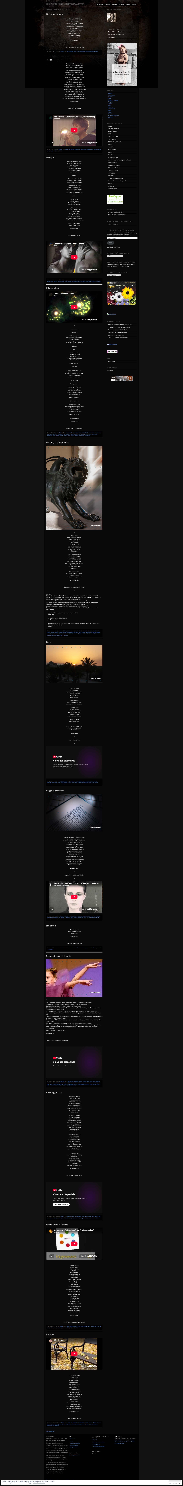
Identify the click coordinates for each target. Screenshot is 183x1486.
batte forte (76, 1081)
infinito (96, 1216)
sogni (91, 1084)
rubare (83, 281)
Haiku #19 (110, 155)
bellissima (79, 1216)
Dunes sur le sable (113, 136)
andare (75, 1326)
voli (71, 1327)
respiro (96, 434)
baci (68, 51)
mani (50, 1218)
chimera (56, 632)
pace (51, 1327)
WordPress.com (73, 1447)
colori (84, 781)
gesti (92, 1326)
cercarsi (52, 632)
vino (54, 150)
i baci (91, 632)
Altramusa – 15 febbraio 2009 (115, 212)
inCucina (110, 107)
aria (71, 1422)
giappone (87, 947)
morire (55, 633)
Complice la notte (112, 188)
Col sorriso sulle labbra (114, 168)
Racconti (62, 1081)
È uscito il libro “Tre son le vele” (116, 34)
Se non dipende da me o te (58, 955)
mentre (59, 281)
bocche (48, 632)
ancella (70, 432)
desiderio (98, 1081)
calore (79, 279)
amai (72, 781)
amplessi (72, 1326)
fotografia (76, 632)
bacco (73, 947)
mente (52, 281)
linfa (64, 434)
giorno (94, 1326)
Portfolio (110, 114)
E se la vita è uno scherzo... (99, 1442)
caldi (89, 916)
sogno (69, 435)
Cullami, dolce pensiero (114, 165)
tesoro (98, 1084)
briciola (83, 432)
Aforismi (110, 93)
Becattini (71, 51)
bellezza (80, 1081)
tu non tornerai (55, 783)
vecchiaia (51, 635)
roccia (91, 1424)
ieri (59, 917)
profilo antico (81, 782)
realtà (93, 434)
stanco (52, 919)
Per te (48, 641)
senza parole (88, 281)
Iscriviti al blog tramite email (121, 230)
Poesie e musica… (113, 224)
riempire (87, 1424)
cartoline (76, 149)
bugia (75, 51)
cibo (79, 149)
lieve (53, 782)
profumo (90, 434)
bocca (72, 149)
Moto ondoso (111, 173)
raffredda (97, 917)
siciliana (91, 1218)
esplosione (49, 434)
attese (91, 630)
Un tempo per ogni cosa (57, 442)
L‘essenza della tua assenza (115, 178)
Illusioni (50, 1334)
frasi (89, 1326)
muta (79, 917)
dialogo (92, 279)
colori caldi (88, 781)
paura (98, 1082)
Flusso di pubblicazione (75, 1443)
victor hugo (56, 635)
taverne (99, 149)
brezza (80, 781)
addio (77, 630)
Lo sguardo (111, 186)
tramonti (52, 52)
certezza (86, 1422)
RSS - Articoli (111, 361)
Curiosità (62, 630)
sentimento (49, 435)
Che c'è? (95, 1439)
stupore (94, 1084)
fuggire (89, 1216)
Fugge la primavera (55, 790)
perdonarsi (67, 633)
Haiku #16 (51, 925)
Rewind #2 (111, 175)
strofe (59, 919)
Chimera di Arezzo (63, 632)
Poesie (62, 51)
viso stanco (61, 783)
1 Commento (50, 949)
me (100, 1326)
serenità (87, 1218)
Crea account (73, 1438)
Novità (109, 110)
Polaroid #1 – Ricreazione (114, 141)
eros (100, 432)
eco (94, 916)
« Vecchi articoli (50, 1431)
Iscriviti (110, 242)
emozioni (96, 432)
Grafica (110, 103)
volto (65, 919)
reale (81, 1424)
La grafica (107, 4)
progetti (54, 1084)
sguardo (57, 435)
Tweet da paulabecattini (74, 1455)
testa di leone (94, 633)
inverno (95, 632)
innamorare (96, 279)
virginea (64, 1085)
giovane (83, 632)
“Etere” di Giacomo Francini (115, 32)
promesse (77, 1424)
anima (71, 279)
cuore (93, 432)
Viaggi (49, 59)
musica (75, 917)
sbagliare (83, 1218)
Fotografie (66, 630)
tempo (82, 633)
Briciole (110, 126)
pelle (79, 434)
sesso (54, 435)
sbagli (79, 633)
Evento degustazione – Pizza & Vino (117, 332)
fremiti (80, 632)
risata (65, 1327)
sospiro (72, 435)
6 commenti (73, 1085)
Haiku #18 (110, 183)
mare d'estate (54, 1218)
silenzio (65, 435)
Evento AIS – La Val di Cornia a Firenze (118, 337)
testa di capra (87, 633)
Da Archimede (111, 147)
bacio (76, 279)
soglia (90, 782)
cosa (72, 632)
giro (69, 1082)
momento (87, 1082)
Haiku (61, 947)
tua (83, 435)
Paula (89, 51)
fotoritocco (62, 1082)
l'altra (99, 1216)
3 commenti (69, 919)
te (69, 1327)
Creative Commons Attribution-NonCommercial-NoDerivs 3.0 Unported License (125, 1441)
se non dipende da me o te (73, 1084)
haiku (91, 947)
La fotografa (114, 4)
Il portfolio (128, 4)
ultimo (93, 281)
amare (84, 630)
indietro (62, 917)
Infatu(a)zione (52, 287)
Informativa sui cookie (39, 1483)
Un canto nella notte (113, 157)
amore (66, 149)
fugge (48, 917)
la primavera (67, 917)
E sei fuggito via (54, 1092)
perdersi (62, 633)
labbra (48, 281)
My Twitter (73, 1453)
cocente (90, 1422)
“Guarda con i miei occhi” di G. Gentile (118, 330)
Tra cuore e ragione (113, 170)
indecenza (55, 434)
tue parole (52, 1085)
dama (86, 1216)
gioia (82, 149)
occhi (86, 51)
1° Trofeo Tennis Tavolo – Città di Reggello (119, 327)
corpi (90, 432)
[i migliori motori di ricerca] (112, 353)
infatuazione (60, 434)
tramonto (49, 783)
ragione (80, 281)
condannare (87, 279)
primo (76, 281)
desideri (94, 1422)
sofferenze (86, 1084)
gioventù (88, 632)
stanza (56, 919)
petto (51, 1084)
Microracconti (111, 108)
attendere (75, 1422)
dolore (92, 781)
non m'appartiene (81, 51)
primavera (92, 917)
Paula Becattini (94, 51)
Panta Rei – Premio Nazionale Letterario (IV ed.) (120, 324)
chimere (69, 632)
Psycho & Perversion (113, 115)
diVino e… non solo (113, 100)
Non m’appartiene (54, 13)
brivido (86, 432)
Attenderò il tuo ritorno (113, 128)
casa (83, 279)
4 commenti (58, 150)
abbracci (69, 1216)
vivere (60, 635)
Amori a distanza (112, 162)
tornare (96, 782)
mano (84, 149)
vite (100, 947)
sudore (80, 435)
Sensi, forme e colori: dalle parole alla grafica (65, 4)
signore (61, 435)
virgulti (68, 1085)
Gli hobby (121, 4)
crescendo (85, 1326)
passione (68, 434)
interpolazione (74, 1082)
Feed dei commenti (74, 1445)
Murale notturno (112, 149)
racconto (61, 1084)
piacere (82, 434)
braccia (84, 1081)
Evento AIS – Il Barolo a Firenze (116, 335)
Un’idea (110, 134)
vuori (51, 1425)
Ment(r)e (50, 157)
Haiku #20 (110, 152)
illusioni (56, 1424)
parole (62, 281)
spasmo (76, 435)
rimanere (86, 782)
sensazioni (81, 1084)
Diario (109, 98)
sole (94, 1424)
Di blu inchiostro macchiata (98, 1446)
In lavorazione (111, 37)
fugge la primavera (54, 917)
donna (95, 781)
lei (47, 1218)
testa (48, 1085)
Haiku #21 (110, 144)
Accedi (71, 1441)
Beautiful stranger (112, 131)
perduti (69, 782)
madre (56, 782)
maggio (98, 632)
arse (70, 947)
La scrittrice (100, 4)
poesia (48, 52)
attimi (79, 1326)
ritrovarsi (75, 633)
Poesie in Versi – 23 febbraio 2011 (117, 214)
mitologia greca (50, 633)
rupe (79, 1218)
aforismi (80, 630)
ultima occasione (58, 1085)
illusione (52, 1424)
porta (76, 782)
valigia (48, 150)
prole (58, 1084)
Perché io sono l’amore (57, 1224)
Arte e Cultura (111, 95)
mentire (55, 281)
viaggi (52, 150)
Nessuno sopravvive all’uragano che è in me (119, 160)
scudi (65, 1084)
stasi (68, 1327)
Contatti (134, 4)
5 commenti (57, 52)
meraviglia (82, 1082)
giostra (66, 1082)
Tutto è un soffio (112, 139)
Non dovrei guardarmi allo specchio (117, 181)
